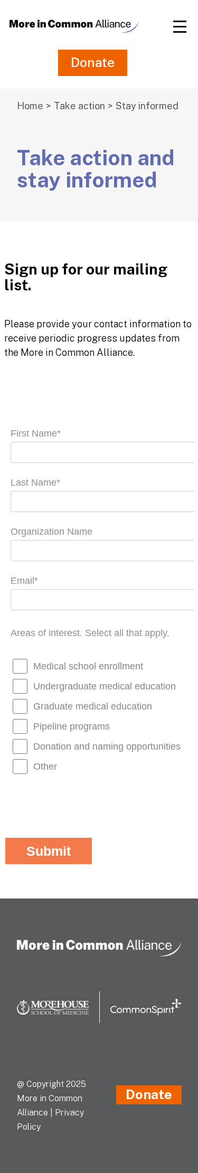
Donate (93, 62)
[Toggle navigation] (179, 26)
